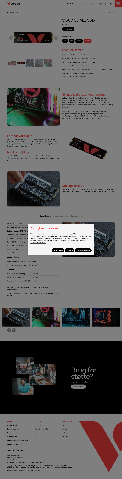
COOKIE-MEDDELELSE (38, 243)
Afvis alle (70, 250)
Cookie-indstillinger (83, 250)
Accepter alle (58, 250)
